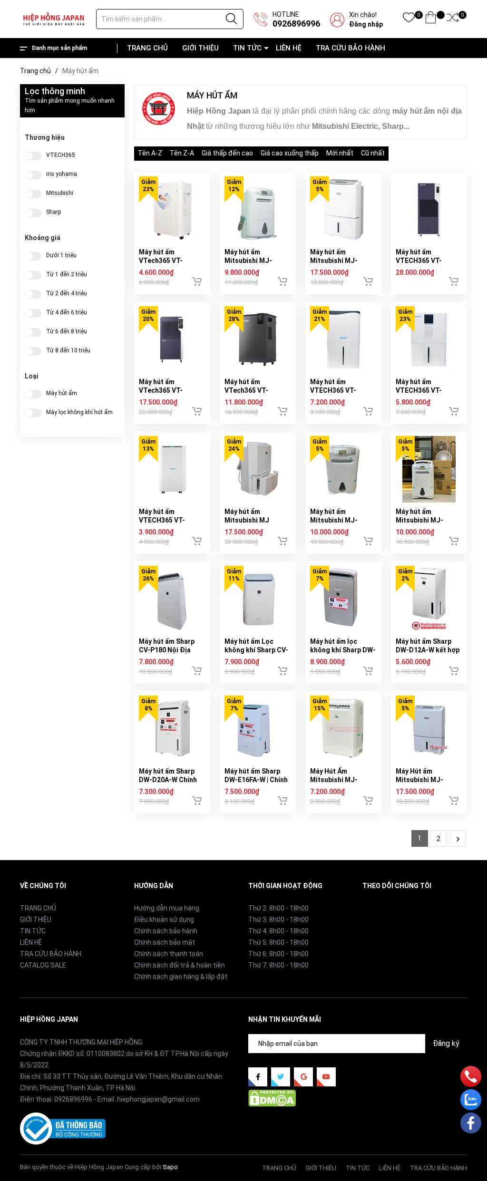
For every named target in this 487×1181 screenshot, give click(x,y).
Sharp (53, 212)
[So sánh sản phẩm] (452, 19)
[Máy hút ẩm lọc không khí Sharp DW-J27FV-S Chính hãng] (343, 599)
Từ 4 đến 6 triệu (66, 312)
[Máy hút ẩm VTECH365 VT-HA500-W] (343, 339)
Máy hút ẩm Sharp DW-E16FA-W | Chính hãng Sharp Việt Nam (257, 779)
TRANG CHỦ (147, 48)
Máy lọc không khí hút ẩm (79, 412)
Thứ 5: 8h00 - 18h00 (278, 942)
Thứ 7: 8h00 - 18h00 (278, 965)
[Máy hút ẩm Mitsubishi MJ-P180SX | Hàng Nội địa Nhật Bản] (429, 469)
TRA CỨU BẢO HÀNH (350, 48)
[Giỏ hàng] (431, 19)
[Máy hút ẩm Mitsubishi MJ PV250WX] (257, 469)
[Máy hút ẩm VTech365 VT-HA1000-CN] (172, 339)
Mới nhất (339, 153)
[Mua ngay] (197, 281)
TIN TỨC (247, 48)
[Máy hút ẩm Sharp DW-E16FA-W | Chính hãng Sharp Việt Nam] (257, 729)
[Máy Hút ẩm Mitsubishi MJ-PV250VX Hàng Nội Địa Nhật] (429, 729)
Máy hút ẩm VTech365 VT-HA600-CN (246, 390)
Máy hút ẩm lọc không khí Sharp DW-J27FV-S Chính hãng (343, 650)
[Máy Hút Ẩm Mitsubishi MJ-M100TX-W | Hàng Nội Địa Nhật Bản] (343, 729)
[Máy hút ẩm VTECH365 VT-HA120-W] (172, 469)
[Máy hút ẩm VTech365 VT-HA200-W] (172, 209)
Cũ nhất (373, 153)
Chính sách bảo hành (165, 931)
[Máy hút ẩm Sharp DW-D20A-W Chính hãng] (172, 729)
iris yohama (61, 174)
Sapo (170, 1167)
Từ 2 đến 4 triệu (66, 293)
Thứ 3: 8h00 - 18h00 (278, 919)
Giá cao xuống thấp (290, 153)
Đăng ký (446, 1043)
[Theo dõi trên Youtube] (326, 1076)
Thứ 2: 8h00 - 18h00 (278, 908)
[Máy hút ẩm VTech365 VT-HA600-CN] (257, 339)
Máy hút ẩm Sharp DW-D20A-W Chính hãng (168, 779)
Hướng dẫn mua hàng (166, 908)
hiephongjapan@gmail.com (158, 1099)
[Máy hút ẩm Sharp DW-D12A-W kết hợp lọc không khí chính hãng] (429, 599)
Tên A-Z (150, 153)
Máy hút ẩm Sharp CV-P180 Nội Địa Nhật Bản (167, 650)
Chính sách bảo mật (164, 942)
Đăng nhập (366, 24)
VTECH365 (60, 155)
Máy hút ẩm (61, 393)
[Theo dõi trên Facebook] (257, 1076)
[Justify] (231, 19)
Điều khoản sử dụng (164, 919)
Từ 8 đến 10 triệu (68, 350)
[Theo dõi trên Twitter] (280, 1076)
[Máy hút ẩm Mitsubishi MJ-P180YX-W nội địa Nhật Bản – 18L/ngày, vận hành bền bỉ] (257, 209)
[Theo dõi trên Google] (303, 1076)
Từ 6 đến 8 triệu (66, 331)
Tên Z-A (182, 153)
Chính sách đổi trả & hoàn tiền (179, 965)
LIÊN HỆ (289, 48)
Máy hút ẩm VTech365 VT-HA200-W (161, 260)
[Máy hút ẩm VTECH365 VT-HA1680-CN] (429, 209)
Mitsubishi (59, 193)
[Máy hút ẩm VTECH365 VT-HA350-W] (429, 339)
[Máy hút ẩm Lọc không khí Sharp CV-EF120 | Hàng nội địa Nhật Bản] (257, 599)
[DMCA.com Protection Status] (272, 1098)
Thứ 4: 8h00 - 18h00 (278, 931)
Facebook (377, 907)
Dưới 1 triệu (61, 255)
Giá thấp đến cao (227, 153)
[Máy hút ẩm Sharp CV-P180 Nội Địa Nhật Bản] (172, 599)
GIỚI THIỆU (200, 48)
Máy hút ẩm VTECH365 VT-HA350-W (419, 390)
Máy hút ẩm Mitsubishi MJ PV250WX (246, 520)
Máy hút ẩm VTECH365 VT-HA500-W (333, 390)
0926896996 (296, 24)
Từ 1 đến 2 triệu (66, 274)
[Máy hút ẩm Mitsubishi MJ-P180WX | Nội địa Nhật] (343, 469)
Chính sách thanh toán (168, 954)
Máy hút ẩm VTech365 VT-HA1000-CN (161, 390)
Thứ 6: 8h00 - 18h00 (278, 954)
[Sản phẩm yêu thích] (409, 19)
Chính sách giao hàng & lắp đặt (180, 976)
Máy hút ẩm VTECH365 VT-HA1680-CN (419, 260)
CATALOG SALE (43, 965)
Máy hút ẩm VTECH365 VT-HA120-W (162, 520)
